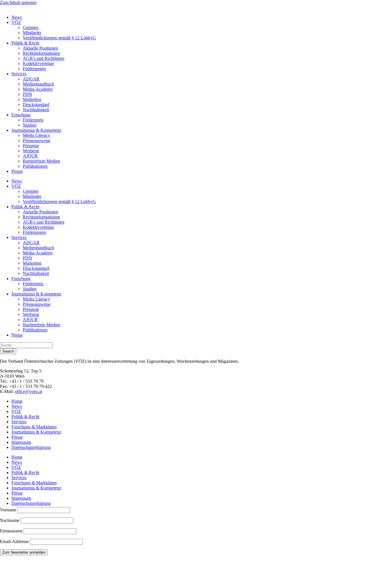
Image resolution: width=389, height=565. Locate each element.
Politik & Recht (25, 42)
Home (16, 401)
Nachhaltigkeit (36, 109)
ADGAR (31, 78)
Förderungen (34, 68)
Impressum (21, 442)
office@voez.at (28, 391)
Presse (17, 171)
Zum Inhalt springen (18, 2)
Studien (29, 125)
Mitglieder (32, 32)
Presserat (31, 145)
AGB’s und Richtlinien (43, 58)
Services (18, 73)
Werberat (31, 150)
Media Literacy (36, 135)
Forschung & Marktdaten (34, 426)
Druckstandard (36, 104)
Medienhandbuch (38, 84)
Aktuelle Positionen (40, 48)
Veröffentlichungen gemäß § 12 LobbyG (59, 37)
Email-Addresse (15, 541)
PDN (27, 94)
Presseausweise (36, 140)
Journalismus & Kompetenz (36, 130)
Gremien (30, 27)
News (16, 17)
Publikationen (35, 166)
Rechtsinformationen (41, 53)
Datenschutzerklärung (31, 447)
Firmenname (11, 530)
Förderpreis (33, 120)
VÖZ (16, 22)
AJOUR (30, 155)
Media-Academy (38, 89)
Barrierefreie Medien (41, 161)
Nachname (9, 520)
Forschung (20, 114)
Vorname (8, 509)
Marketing (32, 99)
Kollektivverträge (38, 63)
